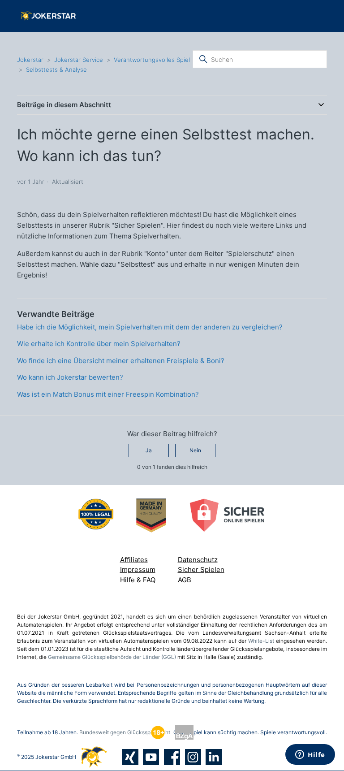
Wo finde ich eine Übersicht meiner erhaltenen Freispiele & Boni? (120, 360)
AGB (184, 580)
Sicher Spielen (201, 569)
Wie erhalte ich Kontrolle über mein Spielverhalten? (99, 343)
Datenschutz (198, 559)
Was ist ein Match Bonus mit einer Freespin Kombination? (108, 394)
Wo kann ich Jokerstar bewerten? (70, 377)
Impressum (137, 569)
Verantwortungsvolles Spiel (152, 59)
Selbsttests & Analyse (56, 69)
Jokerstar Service (78, 59)
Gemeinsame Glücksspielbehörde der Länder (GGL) (112, 657)
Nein (195, 450)
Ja (149, 450)
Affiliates (134, 559)
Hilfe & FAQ (137, 580)
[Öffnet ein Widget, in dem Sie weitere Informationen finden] (310, 755)
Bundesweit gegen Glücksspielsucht (124, 732)
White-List (261, 640)
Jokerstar (31, 59)
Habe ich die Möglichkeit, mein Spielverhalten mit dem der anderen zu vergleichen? (150, 327)
